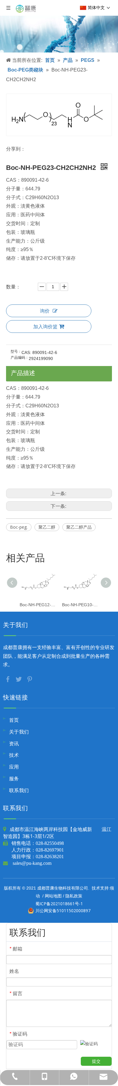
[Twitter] (19, 678)
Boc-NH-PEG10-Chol (80, 604)
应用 (14, 766)
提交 (96, 1061)
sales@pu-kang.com (32, 863)
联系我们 (19, 790)
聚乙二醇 (46, 527)
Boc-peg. (19, 527)
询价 (45, 310)
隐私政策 (73, 896)
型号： (16, 351)
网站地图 (53, 896)
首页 (14, 720)
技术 (14, 755)
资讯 (14, 743)
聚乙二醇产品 (79, 527)
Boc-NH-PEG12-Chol (38, 604)
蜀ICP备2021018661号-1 (59, 903)
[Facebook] (8, 678)
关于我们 (19, 731)
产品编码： (20, 357)
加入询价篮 (45, 326)
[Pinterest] (29, 678)
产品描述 (23, 373)
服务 (14, 778)
